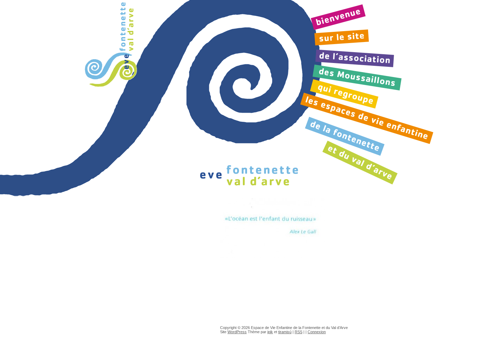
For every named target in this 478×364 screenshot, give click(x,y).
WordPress (237, 332)
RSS (298, 332)
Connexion (317, 332)
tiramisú (284, 332)
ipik (270, 332)
